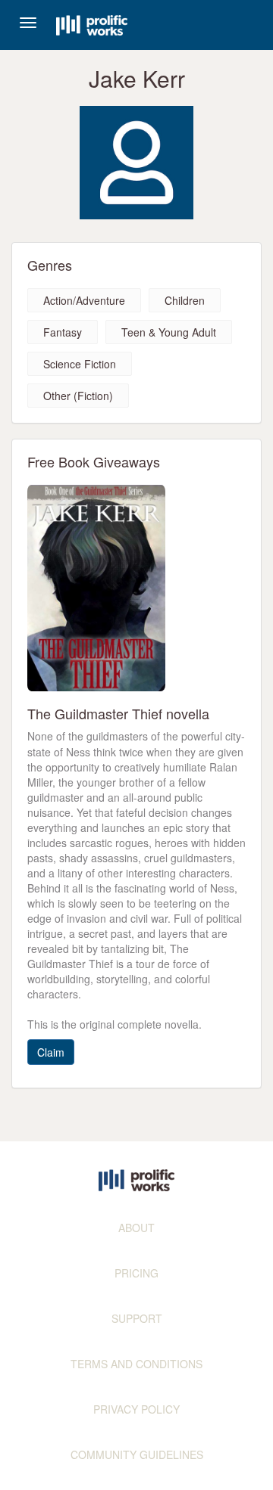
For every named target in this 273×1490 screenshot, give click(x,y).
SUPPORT (136, 1318)
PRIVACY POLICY (136, 1409)
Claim (50, 1052)
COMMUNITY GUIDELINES (137, 1454)
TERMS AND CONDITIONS (136, 1363)
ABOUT (136, 1227)
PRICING (136, 1272)
